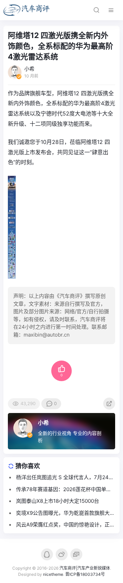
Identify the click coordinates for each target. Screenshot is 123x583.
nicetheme (53, 574)
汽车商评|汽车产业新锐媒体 (84, 568)
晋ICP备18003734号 (85, 574)
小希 (43, 422)
